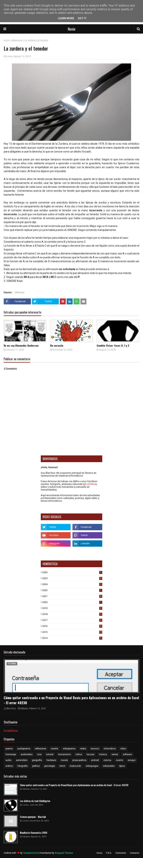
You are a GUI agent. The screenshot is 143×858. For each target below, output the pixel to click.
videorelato (109, 766)
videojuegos (92, 766)
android (95, 760)
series (115, 754)
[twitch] (87, 535)
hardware (51, 760)
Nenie (71, 29)
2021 (71, 596)
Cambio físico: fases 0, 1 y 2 (113, 345)
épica (122, 766)
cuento (119, 760)
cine (39, 754)
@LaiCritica (90, 484)
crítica (78, 754)
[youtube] (56, 535)
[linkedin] (87, 543)
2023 (71, 590)
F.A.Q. (109, 853)
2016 (71, 626)
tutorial (49, 754)
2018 (71, 614)
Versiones (120, 853)
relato (83, 748)
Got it (82, 18)
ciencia (107, 760)
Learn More (66, 18)
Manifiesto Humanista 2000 (33, 832)
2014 (71, 638)
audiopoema (23, 748)
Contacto (134, 853)
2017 (71, 620)
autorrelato (21, 760)
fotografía (23, 766)
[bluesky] (56, 552)
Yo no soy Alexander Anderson (21, 345)
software (127, 754)
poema (9, 748)
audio (8, 760)
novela (64, 760)
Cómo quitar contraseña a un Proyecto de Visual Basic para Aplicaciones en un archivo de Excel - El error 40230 (71, 700)
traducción (75, 766)
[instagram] (56, 543)
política (36, 766)
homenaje (11, 754)
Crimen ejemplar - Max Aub (33, 817)
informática (110, 748)
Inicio (6, 40)
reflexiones (17, 40)
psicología (49, 766)
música (103, 754)
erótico (9, 766)
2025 (71, 578)
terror (62, 766)
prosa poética (79, 760)
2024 (71, 584)
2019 (71, 608)
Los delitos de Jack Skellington (35, 801)
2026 (71, 572)
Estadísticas (11, 730)
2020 (71, 602)
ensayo (131, 760)
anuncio (95, 748)
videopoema (69, 748)
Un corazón (56, 345)
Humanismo (64, 754)
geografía (37, 760)
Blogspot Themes (64, 853)
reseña (54, 748)
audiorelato (26, 754)
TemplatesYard (31, 853)
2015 (72, 632)
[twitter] (56, 527)
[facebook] (87, 527)
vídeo (123, 748)
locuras (90, 754)
